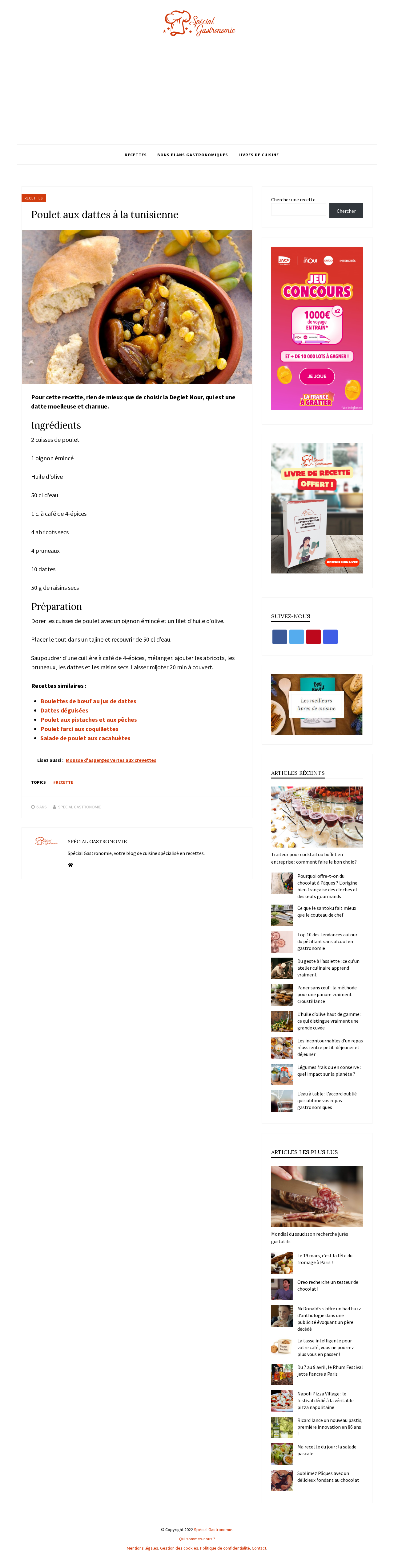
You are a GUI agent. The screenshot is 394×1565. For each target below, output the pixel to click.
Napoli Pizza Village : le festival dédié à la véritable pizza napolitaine (325, 1400)
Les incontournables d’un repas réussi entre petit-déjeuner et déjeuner (330, 1047)
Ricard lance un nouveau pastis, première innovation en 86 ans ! (330, 1427)
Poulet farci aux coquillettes (79, 729)
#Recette (63, 782)
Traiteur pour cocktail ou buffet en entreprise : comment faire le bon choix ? (314, 858)
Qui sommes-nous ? (197, 1539)
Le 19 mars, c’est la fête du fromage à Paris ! (324, 1258)
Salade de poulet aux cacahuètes (85, 738)
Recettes (136, 155)
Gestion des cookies (179, 1548)
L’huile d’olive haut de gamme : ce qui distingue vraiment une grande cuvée (329, 1021)
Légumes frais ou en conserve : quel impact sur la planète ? (329, 1070)
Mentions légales (142, 1548)
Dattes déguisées (64, 710)
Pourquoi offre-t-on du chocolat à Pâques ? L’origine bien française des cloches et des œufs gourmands (327, 886)
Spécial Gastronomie (79, 807)
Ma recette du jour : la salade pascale (326, 1450)
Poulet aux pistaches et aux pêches (88, 719)
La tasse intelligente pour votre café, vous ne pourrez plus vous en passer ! (325, 1347)
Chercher (346, 211)
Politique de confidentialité (225, 1548)
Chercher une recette (293, 199)
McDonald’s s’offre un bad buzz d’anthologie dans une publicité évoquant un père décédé (329, 1318)
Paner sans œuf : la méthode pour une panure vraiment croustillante (327, 994)
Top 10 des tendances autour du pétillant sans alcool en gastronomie (327, 941)
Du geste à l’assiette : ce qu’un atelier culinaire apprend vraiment (328, 968)
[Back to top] (388, 1559)
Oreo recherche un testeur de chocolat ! (327, 1285)
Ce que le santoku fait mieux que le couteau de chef (326, 911)
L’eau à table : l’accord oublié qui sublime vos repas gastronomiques (327, 1100)
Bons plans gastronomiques (192, 155)
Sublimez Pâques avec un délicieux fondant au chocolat (328, 1476)
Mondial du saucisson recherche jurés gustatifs (309, 1237)
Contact (259, 1548)
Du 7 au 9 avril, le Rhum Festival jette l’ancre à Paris (330, 1370)
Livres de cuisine (259, 155)
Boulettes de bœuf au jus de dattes (88, 701)
